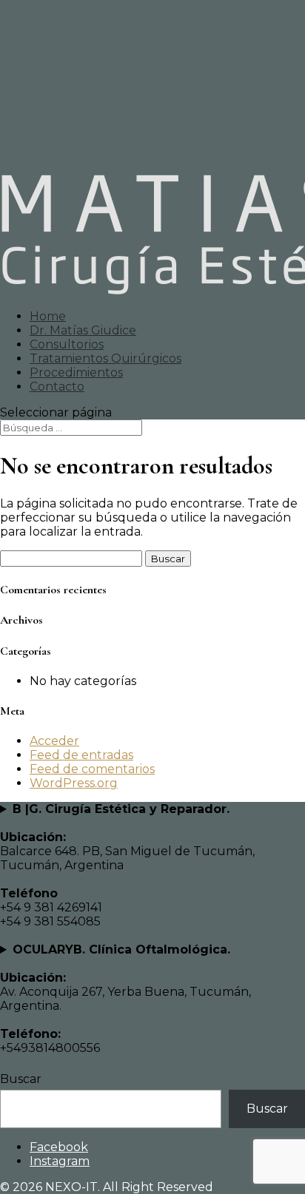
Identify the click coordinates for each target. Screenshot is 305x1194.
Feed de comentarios (92, 769)
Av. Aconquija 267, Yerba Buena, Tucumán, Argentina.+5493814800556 (125, 998)
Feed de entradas (81, 755)
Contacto (57, 387)
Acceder (54, 741)
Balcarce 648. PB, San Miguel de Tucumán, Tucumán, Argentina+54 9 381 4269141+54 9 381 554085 (127, 865)
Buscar (20, 1079)
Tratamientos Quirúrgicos (105, 358)
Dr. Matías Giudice (83, 330)
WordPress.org (74, 783)
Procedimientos (76, 372)
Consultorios (67, 344)
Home (48, 316)
